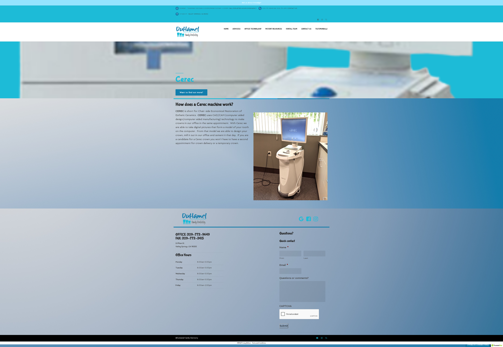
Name (284, 247)
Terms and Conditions (259, 343)
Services (236, 29)
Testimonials (321, 29)
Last (306, 258)
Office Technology (252, 29)
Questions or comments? (293, 278)
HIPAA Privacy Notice (244, 343)
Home (226, 29)
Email (283, 265)
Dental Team (291, 29)
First (282, 258)
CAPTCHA (285, 306)
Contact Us (306, 29)
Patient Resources (273, 29)
